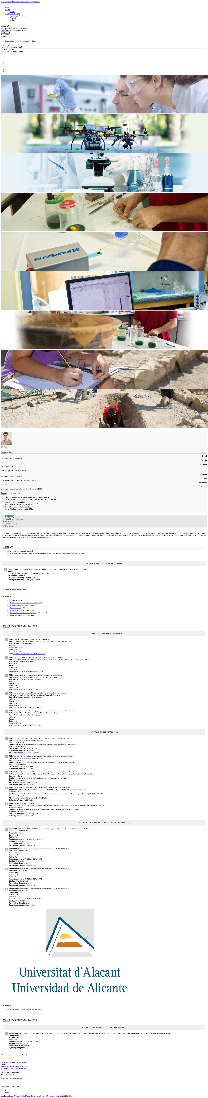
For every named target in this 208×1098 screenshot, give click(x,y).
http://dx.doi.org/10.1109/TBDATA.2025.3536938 (29, 654)
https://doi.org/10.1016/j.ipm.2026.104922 (27, 725)
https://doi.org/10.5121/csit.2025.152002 (27, 752)
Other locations (7, 466)
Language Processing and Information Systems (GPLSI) (21, 489)
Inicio (7, 8)
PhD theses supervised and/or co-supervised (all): (25, 603)
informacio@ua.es (7, 1074)
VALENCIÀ (14, 30)
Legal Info (40, 1096)
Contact (8, 1092)
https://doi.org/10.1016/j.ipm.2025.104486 (27, 707)
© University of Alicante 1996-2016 (59, 1096)
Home (7, 1090)
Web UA (6, 28)
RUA (5, 447)
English (12, 20)
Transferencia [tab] (11, 524)
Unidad (25, 28)
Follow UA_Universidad (10, 1086)
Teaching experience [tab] (14, 519)
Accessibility (31, 1096)
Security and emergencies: (13, 1078)
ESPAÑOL (5, 30)
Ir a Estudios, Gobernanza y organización (24, 2)
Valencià (13, 18)
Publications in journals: (17, 605)
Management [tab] (11, 526)
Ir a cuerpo (5, 2)
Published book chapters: (18, 610)
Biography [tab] (9, 517)
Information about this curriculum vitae (20, 41)
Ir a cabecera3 (6, 34)
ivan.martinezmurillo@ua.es (11, 458)
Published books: (15, 608)
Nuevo (7, 10)
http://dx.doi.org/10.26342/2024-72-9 (25, 689)
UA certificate (19, 1096)
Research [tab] (9, 522)
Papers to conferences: (17, 615)
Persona (16, 28)
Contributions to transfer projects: (20, 1009)
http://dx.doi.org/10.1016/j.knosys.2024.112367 (28, 671)
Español (13, 16)
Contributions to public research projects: (23, 613)
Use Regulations (7, 1096)
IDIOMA (16, 14)
